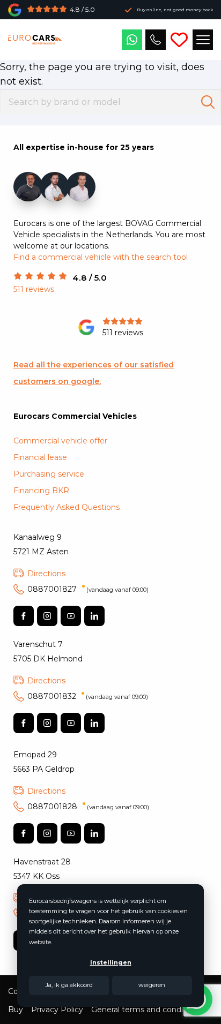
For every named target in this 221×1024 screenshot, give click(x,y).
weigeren (151, 985)
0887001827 (88, 589)
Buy (15, 1009)
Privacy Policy (57, 1009)
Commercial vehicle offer (60, 441)
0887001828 (88, 806)
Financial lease (40, 457)
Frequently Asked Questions (66, 507)
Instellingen (110, 962)
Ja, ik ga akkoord (69, 985)
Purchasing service (48, 474)
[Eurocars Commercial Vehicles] (35, 40)
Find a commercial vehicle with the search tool (100, 257)
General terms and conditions (146, 1009)
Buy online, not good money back (175, 9)
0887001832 (87, 696)
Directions (46, 573)
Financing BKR (41, 490)
